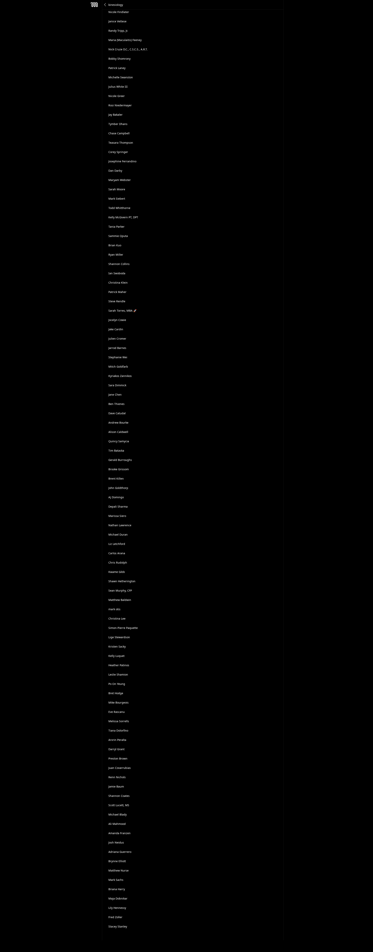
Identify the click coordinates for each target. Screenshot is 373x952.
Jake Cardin (115, 329)
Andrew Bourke (118, 422)
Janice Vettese (117, 21)
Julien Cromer (117, 338)
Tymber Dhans (117, 124)
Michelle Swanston (120, 77)
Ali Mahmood (117, 824)
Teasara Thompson (120, 142)
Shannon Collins (119, 264)
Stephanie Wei (117, 357)
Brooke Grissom (118, 469)
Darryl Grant (116, 749)
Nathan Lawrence (119, 525)
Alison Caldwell (118, 432)
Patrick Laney (116, 68)
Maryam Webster (119, 180)
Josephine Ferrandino (122, 161)
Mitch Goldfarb (118, 366)
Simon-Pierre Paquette (123, 628)
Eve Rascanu (116, 712)
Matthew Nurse (118, 870)
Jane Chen (115, 394)
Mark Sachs (115, 880)
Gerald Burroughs (120, 460)
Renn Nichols (117, 777)
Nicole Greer (116, 96)
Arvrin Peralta (117, 740)
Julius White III (118, 86)
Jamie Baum (116, 786)
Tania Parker (116, 226)
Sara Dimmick (117, 385)
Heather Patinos (118, 665)
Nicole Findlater (118, 12)
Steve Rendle (116, 301)
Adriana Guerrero (119, 852)
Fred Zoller (115, 917)
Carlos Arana (116, 553)
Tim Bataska (116, 450)
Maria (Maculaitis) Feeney (125, 40)
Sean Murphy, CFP (120, 590)
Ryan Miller (115, 254)
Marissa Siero (117, 516)
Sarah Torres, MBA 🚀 (122, 310)
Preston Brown (117, 758)
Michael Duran (118, 534)
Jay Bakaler (115, 114)
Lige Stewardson (119, 637)
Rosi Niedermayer (120, 105)
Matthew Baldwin (119, 600)
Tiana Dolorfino (118, 730)
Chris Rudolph (117, 562)
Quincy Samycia (118, 441)
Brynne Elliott (117, 861)
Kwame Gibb (116, 572)
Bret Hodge (115, 693)
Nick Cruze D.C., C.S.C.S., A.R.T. (128, 49)
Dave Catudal (117, 413)
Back (105, 4)
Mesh (94, 4)
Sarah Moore (116, 189)
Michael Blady (117, 814)
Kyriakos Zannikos (120, 376)
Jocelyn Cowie (117, 320)
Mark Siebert (116, 198)
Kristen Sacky (117, 646)
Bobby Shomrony (119, 58)
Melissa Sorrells (118, 721)
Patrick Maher (117, 292)
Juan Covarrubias (119, 768)
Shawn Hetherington (121, 581)
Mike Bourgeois (118, 702)
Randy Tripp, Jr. (118, 30)
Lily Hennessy (117, 908)
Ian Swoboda (116, 273)
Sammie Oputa (118, 236)
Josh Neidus (116, 842)
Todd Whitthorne (119, 208)
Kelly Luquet (116, 656)
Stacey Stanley (117, 926)
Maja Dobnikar (117, 898)
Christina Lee (116, 618)
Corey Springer (118, 152)
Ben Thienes (116, 404)
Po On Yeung (116, 684)
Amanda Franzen (119, 833)
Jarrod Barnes (117, 348)
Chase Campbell (119, 133)
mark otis (114, 609)
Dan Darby (115, 170)
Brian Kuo (114, 245)
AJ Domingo (116, 497)
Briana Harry (116, 889)
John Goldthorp (118, 488)
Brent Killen (116, 478)
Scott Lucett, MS (118, 805)
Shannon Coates (119, 796)
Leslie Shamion (118, 674)
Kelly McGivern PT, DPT (123, 217)
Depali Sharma (118, 506)
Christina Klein (118, 282)
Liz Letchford (116, 544)
